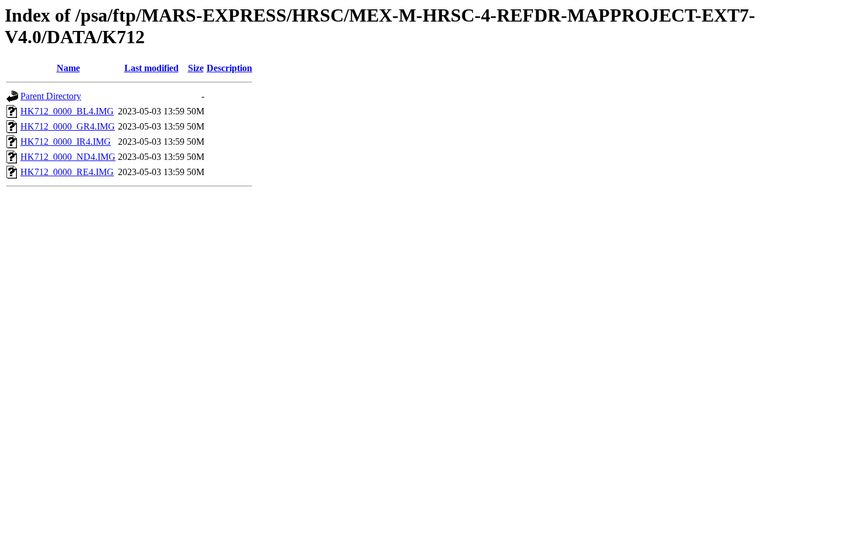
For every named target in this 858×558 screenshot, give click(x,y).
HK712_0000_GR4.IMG (67, 126)
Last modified (151, 68)
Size (196, 68)
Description (229, 68)
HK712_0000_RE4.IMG (67, 172)
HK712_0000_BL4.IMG (67, 111)
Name (68, 68)
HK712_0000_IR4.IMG (65, 142)
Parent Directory (50, 96)
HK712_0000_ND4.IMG (68, 157)
